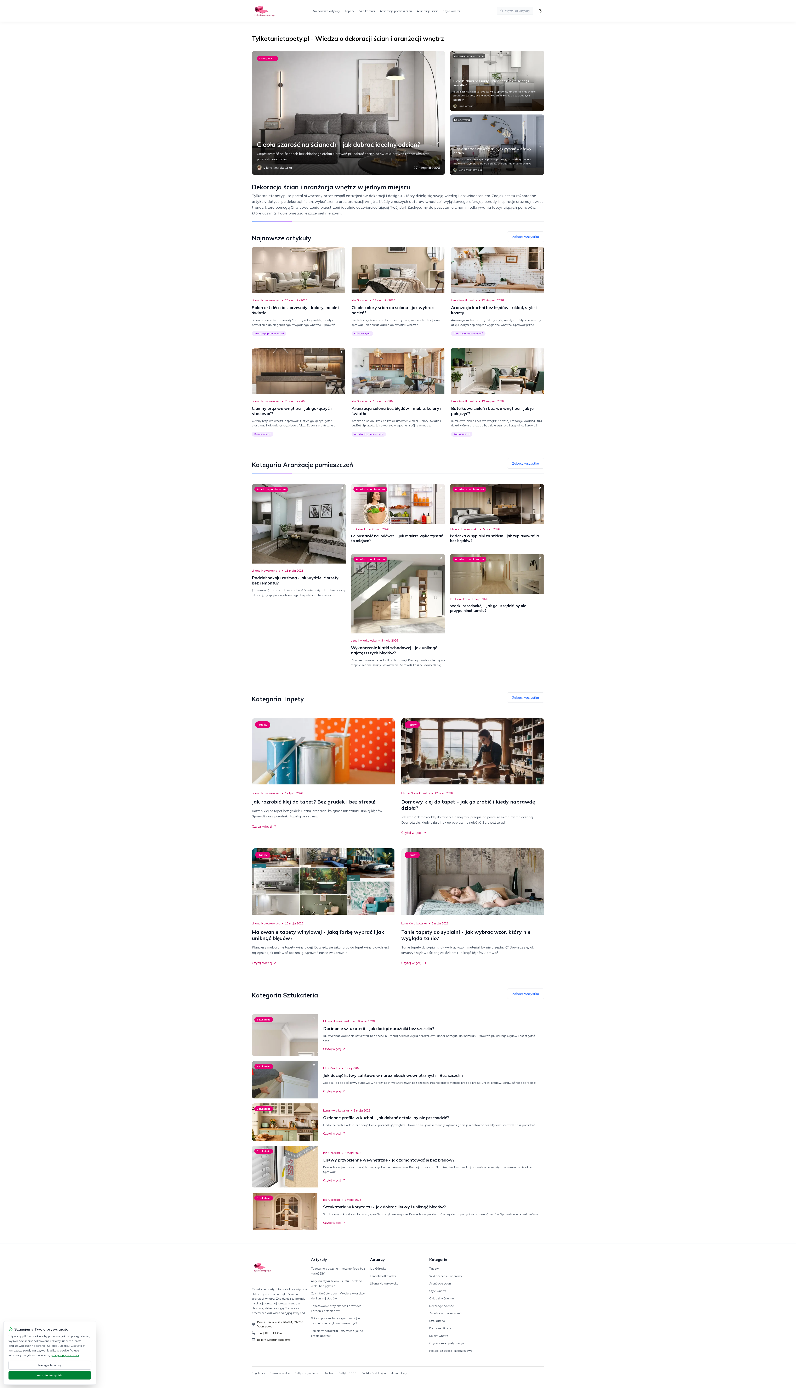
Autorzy (377, 1259)
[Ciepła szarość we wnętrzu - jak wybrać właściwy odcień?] (497, 144)
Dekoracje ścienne (441, 1306)
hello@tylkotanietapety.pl (274, 1340)
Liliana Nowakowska (266, 300)
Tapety (349, 11)
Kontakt (329, 1373)
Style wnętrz (451, 11)
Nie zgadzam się (49, 1365)
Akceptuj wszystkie (50, 1375)
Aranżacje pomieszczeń (396, 11)
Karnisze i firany (440, 1328)
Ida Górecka (360, 300)
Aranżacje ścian (427, 11)
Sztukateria (367, 11)
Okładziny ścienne (441, 1298)
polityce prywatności (65, 1355)
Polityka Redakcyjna (374, 1373)
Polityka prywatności (307, 1373)
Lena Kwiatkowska (464, 300)
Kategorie (438, 1259)
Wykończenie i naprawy (445, 1276)
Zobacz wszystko (525, 237)
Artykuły (319, 1259)
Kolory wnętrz (267, 58)
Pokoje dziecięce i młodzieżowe (450, 1351)
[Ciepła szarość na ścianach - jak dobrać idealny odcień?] (348, 113)
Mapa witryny (399, 1373)
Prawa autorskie (280, 1373)
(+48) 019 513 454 (269, 1333)
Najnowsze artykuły (326, 11)
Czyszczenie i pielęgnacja (446, 1343)
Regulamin (258, 1373)
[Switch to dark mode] (540, 11)
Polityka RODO (348, 1373)
